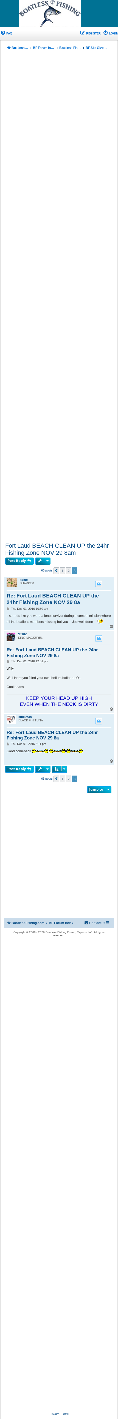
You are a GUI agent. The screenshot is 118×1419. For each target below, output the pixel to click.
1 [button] (62, 570)
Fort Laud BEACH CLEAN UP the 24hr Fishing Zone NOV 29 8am (57, 549)
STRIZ (22, 634)
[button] (56, 570)
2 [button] (68, 570)
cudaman (25, 716)
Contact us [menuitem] (97, 923)
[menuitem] (6, 33)
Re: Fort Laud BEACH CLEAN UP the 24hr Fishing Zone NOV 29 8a (53, 599)
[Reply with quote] (98, 584)
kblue (24, 579)
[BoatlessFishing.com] (59, 14)
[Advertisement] (59, 297)
